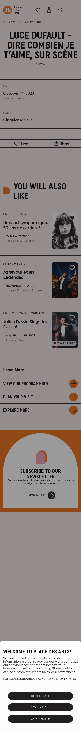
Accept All (41, 707)
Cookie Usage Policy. (62, 679)
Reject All (40, 696)
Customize (40, 718)
